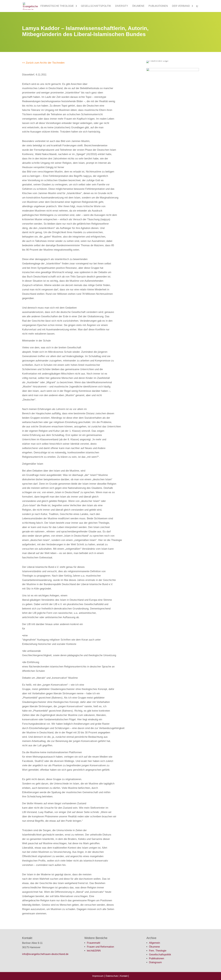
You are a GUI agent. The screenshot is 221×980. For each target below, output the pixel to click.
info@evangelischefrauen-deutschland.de (45, 954)
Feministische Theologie (57, 6)
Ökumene (138, 6)
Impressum (98, 976)
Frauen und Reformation (100, 946)
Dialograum (155, 962)
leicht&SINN (94, 950)
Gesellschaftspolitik (96, 6)
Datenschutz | (112, 976)
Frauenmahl (93, 942)
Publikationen (158, 6)
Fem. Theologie (157, 950)
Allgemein (154, 942)
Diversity (121, 6)
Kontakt (124, 976)
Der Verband (181, 6)
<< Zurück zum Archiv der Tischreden (43, 62)
